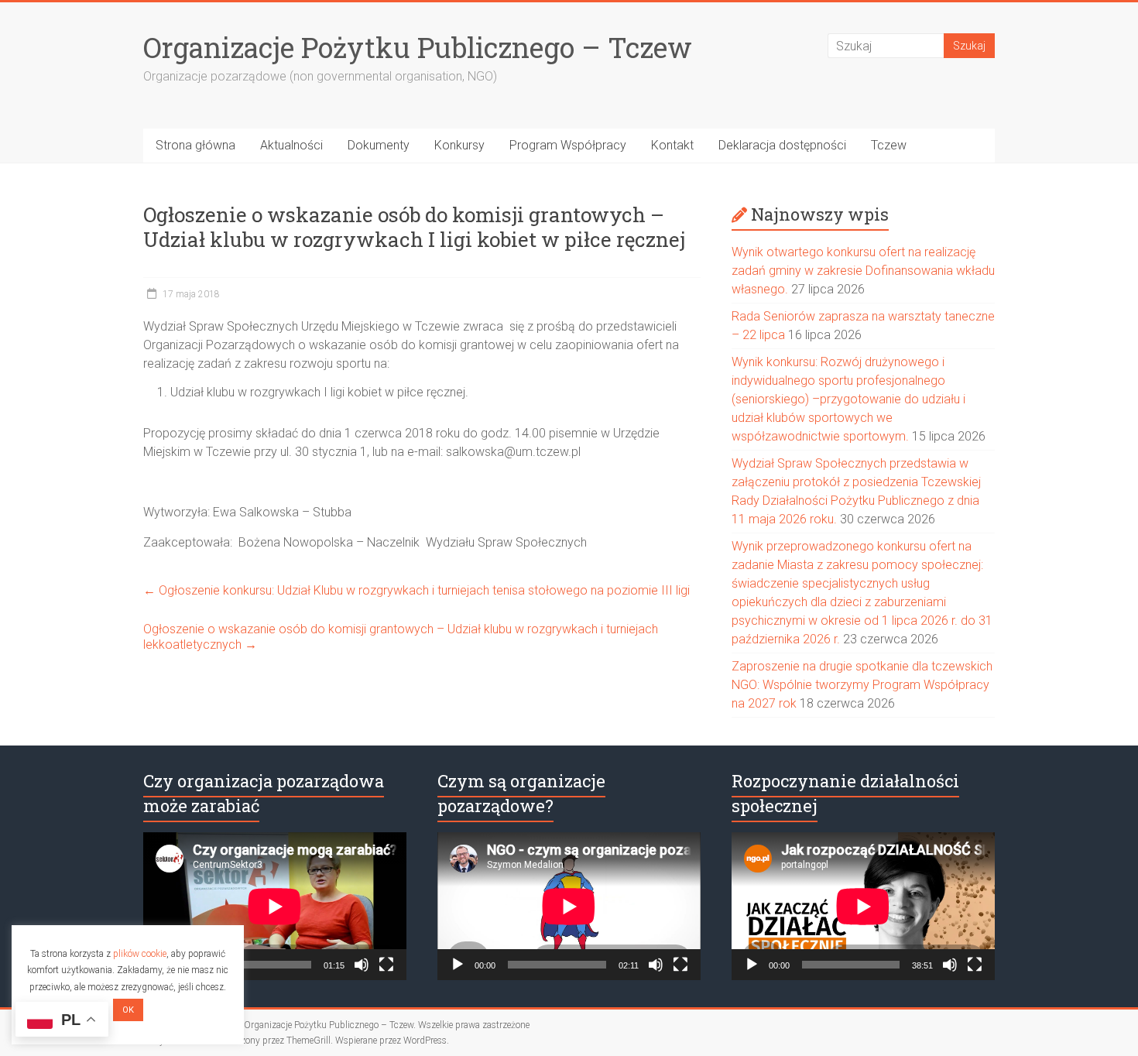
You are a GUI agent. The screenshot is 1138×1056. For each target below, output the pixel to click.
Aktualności (291, 145)
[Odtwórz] (457, 964)
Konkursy (459, 145)
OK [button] (128, 1010)
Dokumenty (379, 145)
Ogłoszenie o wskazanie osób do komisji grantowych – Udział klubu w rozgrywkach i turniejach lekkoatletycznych (400, 637)
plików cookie (139, 953)
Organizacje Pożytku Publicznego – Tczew (417, 47)
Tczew (889, 145)
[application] (274, 906)
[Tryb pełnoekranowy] (386, 964)
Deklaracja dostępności (782, 145)
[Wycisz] (361, 964)
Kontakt (672, 145)
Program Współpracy (567, 145)
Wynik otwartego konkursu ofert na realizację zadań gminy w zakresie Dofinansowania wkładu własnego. (863, 271)
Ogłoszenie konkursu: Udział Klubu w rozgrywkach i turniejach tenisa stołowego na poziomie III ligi (416, 590)
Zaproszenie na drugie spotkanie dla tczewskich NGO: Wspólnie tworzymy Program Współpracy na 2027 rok (862, 685)
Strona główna (195, 145)
